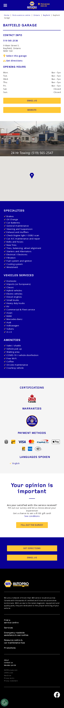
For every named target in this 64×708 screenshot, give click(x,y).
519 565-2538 (10, 40)
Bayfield (46, 15)
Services (8, 628)
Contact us (8, 663)
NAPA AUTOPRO (32, 5)
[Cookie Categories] (4, 702)
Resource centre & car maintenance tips (14, 641)
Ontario (36, 15)
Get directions (14, 60)
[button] (32, 176)
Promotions (10, 648)
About (6, 660)
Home (6, 15)
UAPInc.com (8, 673)
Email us (32, 101)
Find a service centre (21, 15)
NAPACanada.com (10, 670)
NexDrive (7, 676)
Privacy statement (11, 681)
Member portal (10, 665)
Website (32, 110)
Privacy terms (9, 678)
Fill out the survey (32, 525)
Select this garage (16, 55)
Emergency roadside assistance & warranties (16, 634)
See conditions (32, 516)
